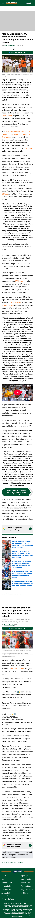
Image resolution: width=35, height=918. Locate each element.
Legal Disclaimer (27, 890)
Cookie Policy (6, 890)
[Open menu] (3, 3)
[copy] (13, 49)
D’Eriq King (19, 281)
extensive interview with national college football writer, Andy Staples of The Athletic (16, 134)
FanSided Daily (7, 883)
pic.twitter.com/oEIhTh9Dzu (12, 720)
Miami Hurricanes (17, 669)
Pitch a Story (26, 883)
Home (4, 594)
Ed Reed (29, 148)
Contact (4, 879)
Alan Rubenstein (9, 45)
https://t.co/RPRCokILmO (11, 717)
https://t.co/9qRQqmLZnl (20, 264)
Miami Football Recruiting (15, 862)
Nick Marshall (16, 303)
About (3, 876)
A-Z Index (24, 893)
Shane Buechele (8, 305)
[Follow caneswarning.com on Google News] (30, 528)
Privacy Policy (6, 886)
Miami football (7, 116)
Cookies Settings (7, 899)
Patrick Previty (9, 625)
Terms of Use (26, 886)
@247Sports (17, 697)
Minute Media (11, 903)
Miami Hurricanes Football (15, 594)
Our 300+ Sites (26, 879)
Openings (24, 876)
